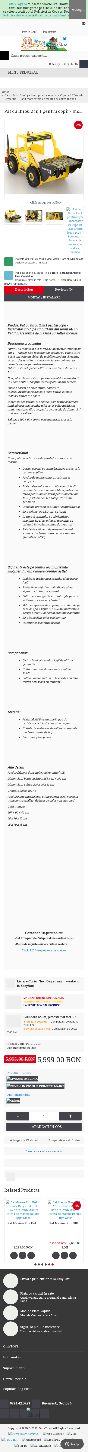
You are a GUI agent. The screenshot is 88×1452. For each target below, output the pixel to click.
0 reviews (32, 1151)
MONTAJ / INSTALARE (44, 297)
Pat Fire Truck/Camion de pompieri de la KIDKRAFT (23, 1238)
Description (24, 289)
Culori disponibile (18, 1095)
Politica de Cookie (17, 15)
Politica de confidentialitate (56, 15)
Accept (78, 9)
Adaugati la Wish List (24, 1140)
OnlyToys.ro (18, 4)
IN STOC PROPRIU (18, 1073)
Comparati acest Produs (64, 1140)
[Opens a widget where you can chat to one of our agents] (72, 1444)
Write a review (52, 1151)
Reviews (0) (64, 289)
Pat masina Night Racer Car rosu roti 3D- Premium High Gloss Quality (65, 1238)
